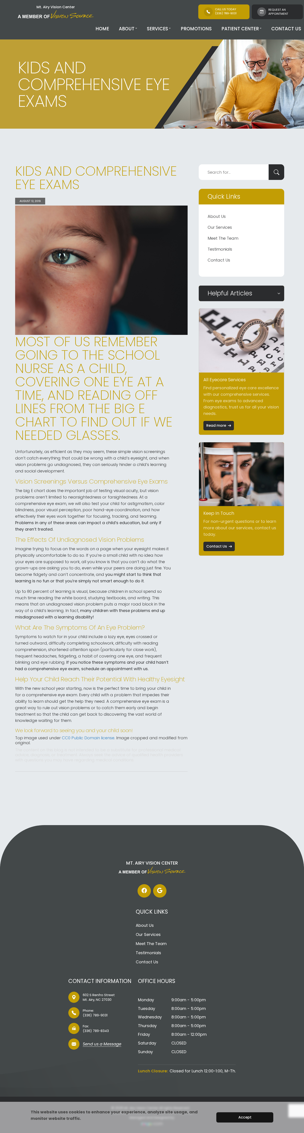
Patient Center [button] (240, 28)
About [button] (126, 28)
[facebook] (144, 891)
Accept (244, 1117)
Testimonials (220, 249)
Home (102, 28)
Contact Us (286, 28)
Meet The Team (223, 238)
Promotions (196, 28)
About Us (217, 216)
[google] (159, 891)
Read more (216, 425)
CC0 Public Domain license (88, 738)
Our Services (220, 227)
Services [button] (157, 28)
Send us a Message (102, 1044)
